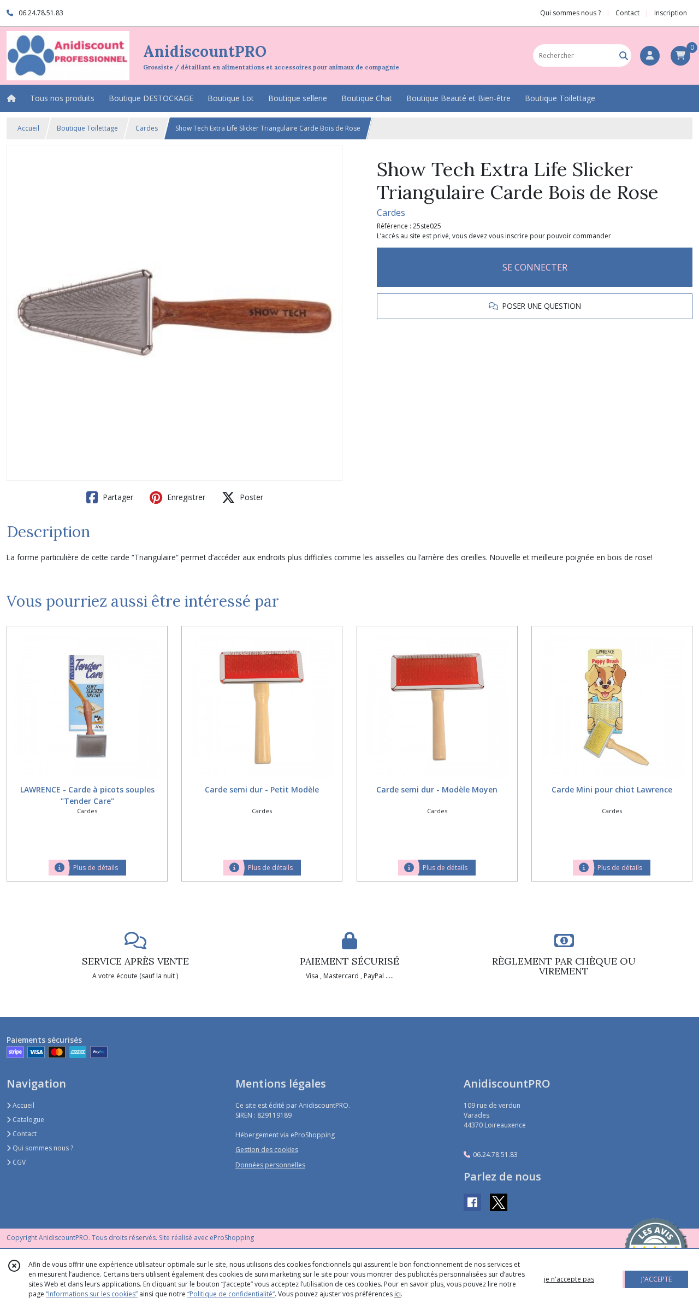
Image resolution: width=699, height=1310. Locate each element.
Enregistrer (185, 497)
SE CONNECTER (534, 267)
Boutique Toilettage (87, 128)
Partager (116, 497)
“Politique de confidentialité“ (231, 1294)
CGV (18, 1162)
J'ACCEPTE (656, 1279)
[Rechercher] (624, 55)
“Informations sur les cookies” (92, 1294)
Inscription (670, 12)
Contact (627, 12)
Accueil (28, 128)
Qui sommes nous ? (42, 1148)
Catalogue (27, 1119)
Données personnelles (270, 1165)
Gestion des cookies (266, 1149)
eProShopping (232, 1237)
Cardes (146, 128)
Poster (250, 497)
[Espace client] (650, 56)
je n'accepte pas (569, 1279)
